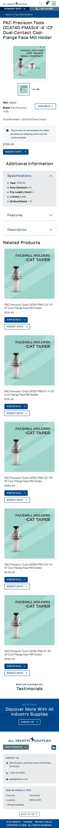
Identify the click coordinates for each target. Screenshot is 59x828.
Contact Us (27, 722)
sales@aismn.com (18, 779)
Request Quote (13, 152)
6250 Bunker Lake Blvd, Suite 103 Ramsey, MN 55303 (30, 764)
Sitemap (27, 822)
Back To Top (28, 814)
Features (15, 215)
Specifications (19, 176)
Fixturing (10, 795)
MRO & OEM (35, 800)
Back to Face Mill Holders (19, 14)
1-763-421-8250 (46, 9)
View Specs (44, 106)
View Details (14, 320)
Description (17, 230)
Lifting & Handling (15, 804)
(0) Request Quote (12, 9)
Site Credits (14, 822)
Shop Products (13, 747)
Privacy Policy (43, 822)
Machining (35, 795)
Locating (10, 800)
